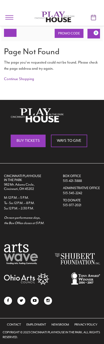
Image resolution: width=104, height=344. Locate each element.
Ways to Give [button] (69, 140)
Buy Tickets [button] (28, 140)
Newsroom (60, 325)
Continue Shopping (19, 79)
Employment (36, 325)
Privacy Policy (85, 325)
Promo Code (69, 33)
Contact (14, 325)
